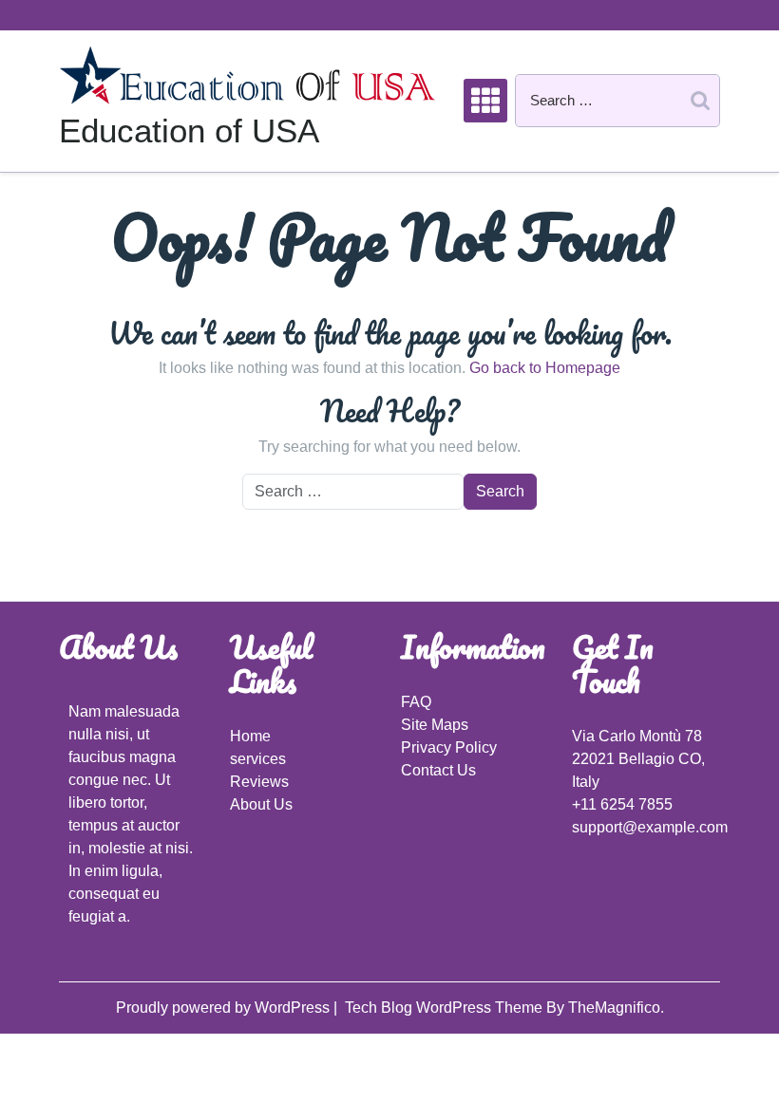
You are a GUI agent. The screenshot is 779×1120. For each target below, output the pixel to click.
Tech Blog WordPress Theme (445, 1007)
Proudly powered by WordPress (224, 1007)
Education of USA (189, 130)
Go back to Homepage (544, 368)
